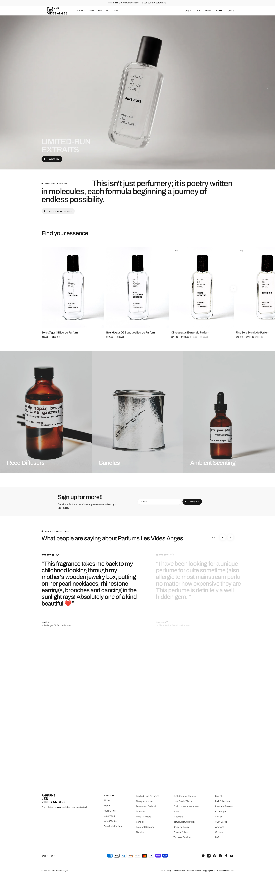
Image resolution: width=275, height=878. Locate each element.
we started (81, 807)
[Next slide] (233, 289)
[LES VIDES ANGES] (57, 10)
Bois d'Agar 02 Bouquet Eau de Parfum (130, 332)
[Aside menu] (43, 10)
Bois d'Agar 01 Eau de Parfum (60, 332)
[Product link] (73, 292)
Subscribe (194, 502)
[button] (208, 10)
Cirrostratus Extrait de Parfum (190, 332)
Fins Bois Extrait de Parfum (252, 332)
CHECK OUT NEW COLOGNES (153, 3)
